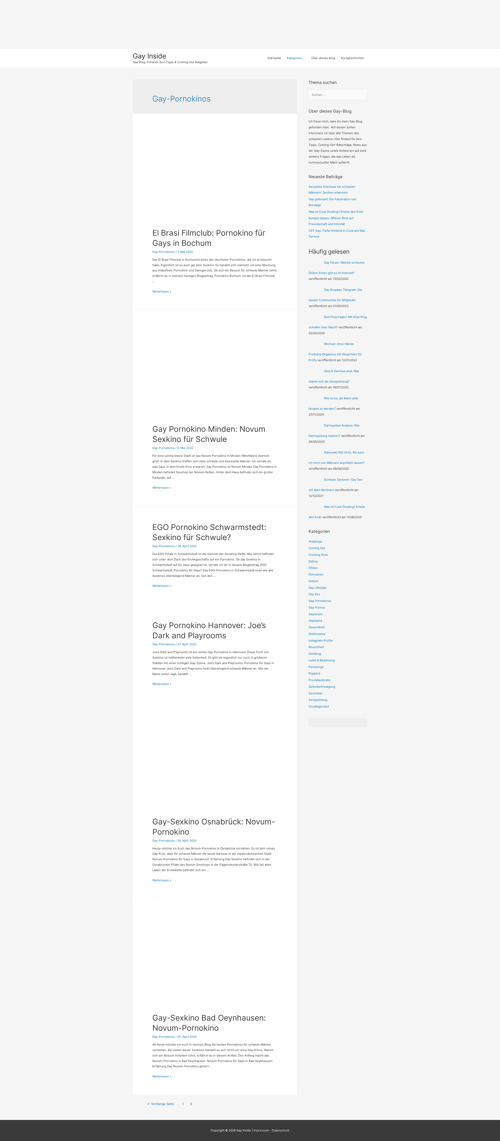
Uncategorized (319, 706)
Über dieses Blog (323, 58)
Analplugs (315, 541)
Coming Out (317, 548)
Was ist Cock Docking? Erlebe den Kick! (336, 212)
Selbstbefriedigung (322, 687)
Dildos (313, 568)
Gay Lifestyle (317, 588)
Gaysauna (315, 620)
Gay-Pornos (317, 607)
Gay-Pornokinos (163, 252)
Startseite (274, 58)
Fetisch (314, 581)
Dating (313, 561)
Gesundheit (317, 627)
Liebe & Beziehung (322, 660)
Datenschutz (280, 1130)
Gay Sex (314, 594)
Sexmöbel (315, 693)
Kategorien (294, 58)
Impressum (261, 1130)
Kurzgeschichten (352, 58)
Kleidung (315, 653)
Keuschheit (316, 647)
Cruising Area (318, 555)
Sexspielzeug (318, 700)
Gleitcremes (317, 634)
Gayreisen (316, 614)
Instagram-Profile (321, 640)
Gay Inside (149, 56)
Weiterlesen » (161, 291)
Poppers (314, 673)
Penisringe (316, 667)
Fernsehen (316, 574)
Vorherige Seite (160, 1104)
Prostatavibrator (320, 680)
